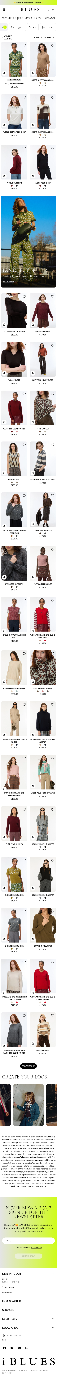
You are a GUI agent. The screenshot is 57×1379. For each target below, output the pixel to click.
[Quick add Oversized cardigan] (33, 523)
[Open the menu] (4, 10)
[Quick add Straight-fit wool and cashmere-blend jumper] (4, 1046)
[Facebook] (12, 1348)
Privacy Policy (36, 1247)
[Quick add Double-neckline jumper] (33, 837)
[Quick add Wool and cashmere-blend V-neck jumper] (4, 993)
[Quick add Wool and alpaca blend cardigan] (4, 526)
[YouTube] (27, 1348)
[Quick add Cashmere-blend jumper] (4, 422)
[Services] (53, 1310)
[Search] (47, 9)
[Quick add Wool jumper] (4, 373)
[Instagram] (4, 1348)
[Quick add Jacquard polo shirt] (4, 73)
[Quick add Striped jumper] (33, 1043)
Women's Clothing (8, 37)
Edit (4, 1340)
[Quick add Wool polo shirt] (4, 176)
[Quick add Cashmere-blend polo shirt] (33, 473)
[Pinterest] (19, 1348)
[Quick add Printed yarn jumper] (33, 681)
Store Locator (8, 1287)
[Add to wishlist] (24, 45)
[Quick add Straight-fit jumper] (33, 939)
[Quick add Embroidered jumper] (4, 888)
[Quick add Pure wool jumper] (4, 837)
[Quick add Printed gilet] (33, 422)
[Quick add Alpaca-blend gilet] (33, 577)
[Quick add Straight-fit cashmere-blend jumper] (4, 789)
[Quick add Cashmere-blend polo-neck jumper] (4, 735)
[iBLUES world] (53, 1301)
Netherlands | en (14, 1335)
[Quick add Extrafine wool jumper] (4, 324)
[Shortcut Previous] (5, 27)
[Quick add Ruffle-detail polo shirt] (4, 125)
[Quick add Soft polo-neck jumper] (33, 373)
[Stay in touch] (53, 1273)
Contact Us (7, 1292)
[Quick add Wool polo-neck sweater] (33, 786)
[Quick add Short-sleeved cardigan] (33, 73)
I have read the (29, 1247)
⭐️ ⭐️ (28, 2)
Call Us (5, 1279)
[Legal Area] (53, 1327)
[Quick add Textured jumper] (33, 324)
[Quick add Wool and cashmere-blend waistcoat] (33, 631)
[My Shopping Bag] (53, 9)
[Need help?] (53, 1319)
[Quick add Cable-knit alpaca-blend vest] (4, 631)
